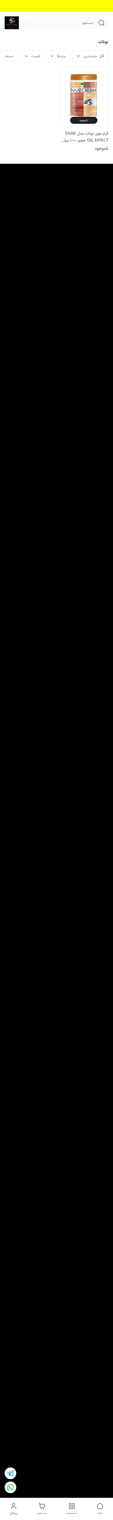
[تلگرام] (10, 1473)
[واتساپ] (10, 1487)
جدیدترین (90, 56)
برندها (61, 56)
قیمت (35, 56)
